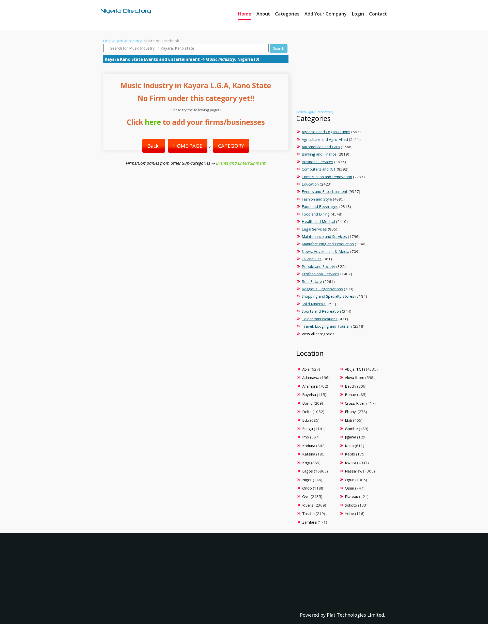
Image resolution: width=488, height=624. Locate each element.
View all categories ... (320, 333)
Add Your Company (325, 14)
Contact (378, 14)
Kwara (350, 462)
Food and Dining (316, 214)
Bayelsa (309, 394)
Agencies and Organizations (326, 131)
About (263, 14)
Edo (305, 420)
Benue (350, 394)
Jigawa (350, 436)
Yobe (349, 513)
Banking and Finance (319, 154)
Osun (349, 488)
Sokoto (351, 505)
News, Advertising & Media (325, 251)
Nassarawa (354, 471)
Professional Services (320, 273)
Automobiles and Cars (321, 146)
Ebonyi (351, 411)
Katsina (308, 453)
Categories (287, 14)
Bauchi (350, 386)
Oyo (306, 496)
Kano (349, 445)
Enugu (307, 428)
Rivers (307, 505)
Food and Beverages (320, 206)
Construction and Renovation (327, 176)
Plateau (351, 496)
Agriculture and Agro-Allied (325, 139)
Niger (307, 479)
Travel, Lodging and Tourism (327, 326)
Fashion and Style (317, 199)
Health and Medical (318, 221)
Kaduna (308, 445)
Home (244, 14)
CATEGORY (231, 145)
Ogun (349, 479)
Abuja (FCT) (355, 369)
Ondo (307, 488)
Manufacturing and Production (328, 243)
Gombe (351, 428)
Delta (307, 411)
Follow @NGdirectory (122, 40)
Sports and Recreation (321, 311)
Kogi (306, 462)
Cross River (355, 403)
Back (153, 145)
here (153, 122)
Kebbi (350, 453)
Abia (306, 369)
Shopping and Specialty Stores (328, 296)
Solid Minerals (314, 303)
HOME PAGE (187, 145)
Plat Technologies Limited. (356, 615)
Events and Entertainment (172, 59)
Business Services (317, 161)
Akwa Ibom (354, 377)
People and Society (318, 266)
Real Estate (312, 281)
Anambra (310, 386)
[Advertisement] (339, 73)
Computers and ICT (319, 169)
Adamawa (310, 377)
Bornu (307, 403)
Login (358, 14)
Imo (305, 436)
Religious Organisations (322, 288)
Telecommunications (320, 318)
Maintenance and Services (324, 236)
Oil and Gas (312, 258)
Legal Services (314, 229)
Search (278, 48)
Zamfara (309, 522)
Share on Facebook (161, 40)
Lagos (307, 471)
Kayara (112, 59)
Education (310, 184)
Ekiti (348, 420)
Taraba (308, 513)
